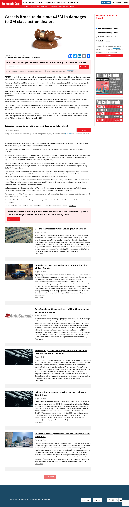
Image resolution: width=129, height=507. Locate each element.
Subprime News (50, 2)
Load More (50, 477)
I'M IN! (84, 130)
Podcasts (25, 6)
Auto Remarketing (28, 2)
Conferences (54, 6)
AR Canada (40, 2)
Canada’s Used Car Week (67, 6)
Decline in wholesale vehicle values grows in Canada (60, 228)
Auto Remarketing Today (107, 33)
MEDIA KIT (86, 500)
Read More (39, 253)
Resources (44, 6)
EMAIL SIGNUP (106, 2)
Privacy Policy (70, 70)
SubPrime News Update (107, 37)
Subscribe (84, 66)
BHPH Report (61, 2)
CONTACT (97, 500)
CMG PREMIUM (117, 2)
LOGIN (126, 2)
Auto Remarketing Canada (108, 28)
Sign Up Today (13, 219)
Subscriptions (35, 6)
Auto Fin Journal (73, 2)
